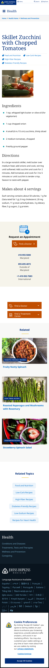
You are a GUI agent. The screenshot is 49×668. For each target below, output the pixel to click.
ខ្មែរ (36, 606)
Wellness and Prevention (29, 18)
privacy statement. (25, 649)
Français (36, 583)
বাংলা (31, 595)
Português (28, 587)
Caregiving (7, 555)
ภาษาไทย (37, 602)
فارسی (13, 606)
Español (6, 583)
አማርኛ (15, 583)
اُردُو (4, 606)
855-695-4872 (24, 264)
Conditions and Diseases (13, 543)
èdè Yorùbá (21, 595)
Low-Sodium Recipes (24, 513)
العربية (30, 598)
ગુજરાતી (26, 602)
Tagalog (6, 587)
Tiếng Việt (6, 591)
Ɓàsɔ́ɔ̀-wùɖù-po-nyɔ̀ (23, 591)
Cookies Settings (24, 654)
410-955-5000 (24, 255)
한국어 (5, 598)
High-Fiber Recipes (13, 59)
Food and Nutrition (13, 55)
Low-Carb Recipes (33, 55)
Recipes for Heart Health (24, 520)
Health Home (13, 18)
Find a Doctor (20, 305)
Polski (5, 602)
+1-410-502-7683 (24, 276)
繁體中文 (25, 583)
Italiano (39, 587)
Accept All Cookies (24, 661)
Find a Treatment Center (22, 314)
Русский (16, 587)
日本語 (39, 595)
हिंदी (20, 606)
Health (12, 11)
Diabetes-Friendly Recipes (16, 63)
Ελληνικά (15, 602)
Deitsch (28, 606)
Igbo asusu (7, 595)
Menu (20, 2)
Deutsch (40, 598)
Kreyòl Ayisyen (18, 598)
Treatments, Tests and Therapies (17, 547)
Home (4, 18)
